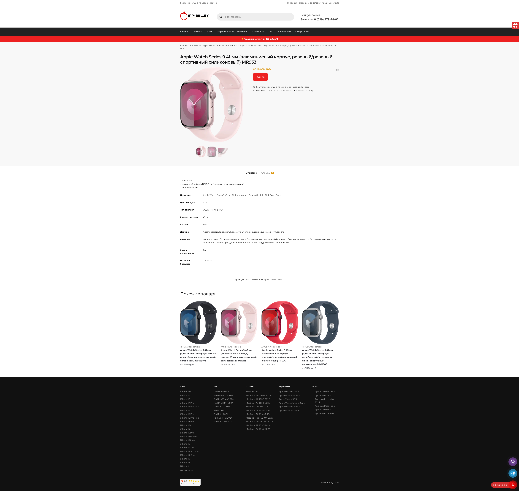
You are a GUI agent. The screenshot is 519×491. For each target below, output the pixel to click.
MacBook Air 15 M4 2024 (258, 414)
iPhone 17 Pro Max (189, 406)
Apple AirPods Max (324, 413)
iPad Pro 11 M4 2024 (223, 403)
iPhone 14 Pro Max (189, 451)
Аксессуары (186, 470)
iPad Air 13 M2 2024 (223, 421)
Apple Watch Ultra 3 (289, 391)
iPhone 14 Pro (187, 447)
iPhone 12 (185, 462)
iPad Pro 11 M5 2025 (223, 391)
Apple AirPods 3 (323, 409)
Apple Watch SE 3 (288, 399)
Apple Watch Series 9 (227, 45)
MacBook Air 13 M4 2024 (258, 410)
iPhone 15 (185, 429)
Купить (260, 77)
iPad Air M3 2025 (221, 406)
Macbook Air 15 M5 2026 (258, 399)
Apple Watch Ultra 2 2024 (292, 403)
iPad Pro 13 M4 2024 (223, 399)
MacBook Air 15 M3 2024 (258, 425)
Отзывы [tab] (265, 173)
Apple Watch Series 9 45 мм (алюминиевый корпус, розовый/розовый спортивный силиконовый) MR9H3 (239, 355)
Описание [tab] (252, 173)
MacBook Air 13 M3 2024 (258, 429)
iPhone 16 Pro (187, 414)
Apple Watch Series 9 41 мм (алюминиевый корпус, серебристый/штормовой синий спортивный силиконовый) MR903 (317, 357)
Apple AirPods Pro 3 (325, 391)
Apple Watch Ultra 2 (289, 410)
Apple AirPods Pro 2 (325, 406)
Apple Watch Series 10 (290, 406)
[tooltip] (515, 25)
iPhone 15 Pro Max (189, 436)
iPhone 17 (185, 399)
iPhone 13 (185, 458)
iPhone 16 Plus (187, 421)
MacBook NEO (253, 391)
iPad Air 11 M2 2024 (222, 418)
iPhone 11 (184, 466)
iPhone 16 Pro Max (189, 418)
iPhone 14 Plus (187, 455)
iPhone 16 (185, 410)
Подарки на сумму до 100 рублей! (261, 39)
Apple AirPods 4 (323, 395)
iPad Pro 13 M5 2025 (223, 395)
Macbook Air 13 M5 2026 (258, 403)
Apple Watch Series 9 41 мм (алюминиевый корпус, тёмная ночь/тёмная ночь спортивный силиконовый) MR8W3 (198, 355)
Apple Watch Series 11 (289, 395)
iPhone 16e (185, 425)
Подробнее (198, 373)
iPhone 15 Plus (187, 440)
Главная (184, 45)
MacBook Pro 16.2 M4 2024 (259, 421)
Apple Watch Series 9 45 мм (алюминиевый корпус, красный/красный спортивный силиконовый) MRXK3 (279, 355)
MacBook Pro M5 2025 (257, 406)
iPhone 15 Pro (187, 432)
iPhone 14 (185, 444)
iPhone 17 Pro (187, 403)
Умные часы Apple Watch (202, 45)
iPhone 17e (185, 391)
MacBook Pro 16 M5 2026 (258, 395)
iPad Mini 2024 (220, 414)
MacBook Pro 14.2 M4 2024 (259, 418)
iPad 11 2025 (219, 410)
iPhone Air (185, 395)
